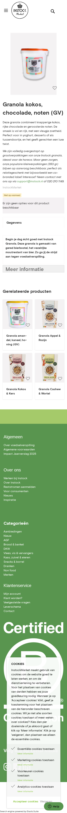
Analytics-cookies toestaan (36, 786)
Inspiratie (10, 500)
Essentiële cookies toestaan (36, 749)
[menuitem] (13, 531)
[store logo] (26, 10)
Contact (9, 611)
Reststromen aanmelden (20, 487)
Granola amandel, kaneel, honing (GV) (16, 340)
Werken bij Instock (15, 478)
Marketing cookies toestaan (36, 760)
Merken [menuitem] (8, 574)
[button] (27, 325)
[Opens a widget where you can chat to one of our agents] (53, 806)
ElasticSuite (33, 811)
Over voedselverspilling (19, 445)
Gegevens (14, 223)
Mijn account (12, 593)
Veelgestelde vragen (17, 602)
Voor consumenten (16, 491)
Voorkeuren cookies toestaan (31, 773)
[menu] (33, 553)
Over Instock (12, 482)
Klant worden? (13, 598)
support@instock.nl (30, 181)
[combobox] (33, 24)
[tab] (33, 222)
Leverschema (12, 606)
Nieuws (8, 495)
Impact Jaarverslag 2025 (20, 453)
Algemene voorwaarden (19, 449)
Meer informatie (25, 269)
